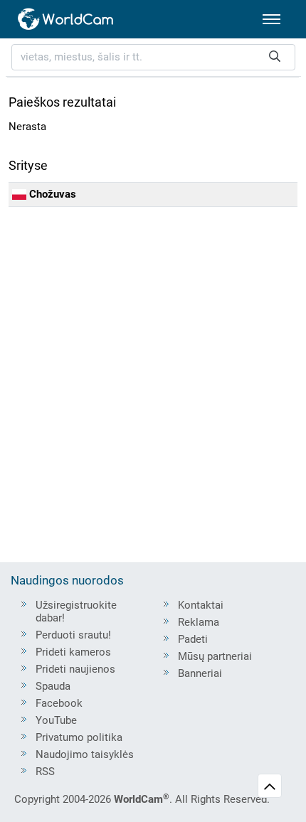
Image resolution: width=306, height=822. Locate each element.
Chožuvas (51, 194)
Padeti (193, 639)
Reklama (198, 622)
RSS (45, 771)
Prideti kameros (73, 652)
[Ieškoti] (274, 57)
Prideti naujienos (75, 669)
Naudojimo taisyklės (85, 754)
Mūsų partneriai (215, 656)
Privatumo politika (79, 737)
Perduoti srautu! (73, 635)
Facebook (59, 703)
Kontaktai (200, 605)
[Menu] (271, 19)
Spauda (53, 686)
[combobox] (153, 57)
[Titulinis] (66, 19)
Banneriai (200, 673)
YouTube (56, 720)
